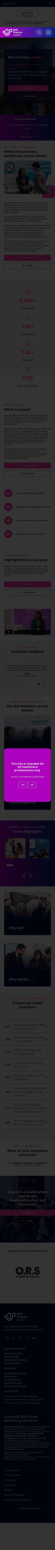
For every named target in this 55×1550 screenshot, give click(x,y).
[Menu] (48, 32)
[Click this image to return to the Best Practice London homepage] (12, 32)
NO (32, 785)
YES (23, 785)
